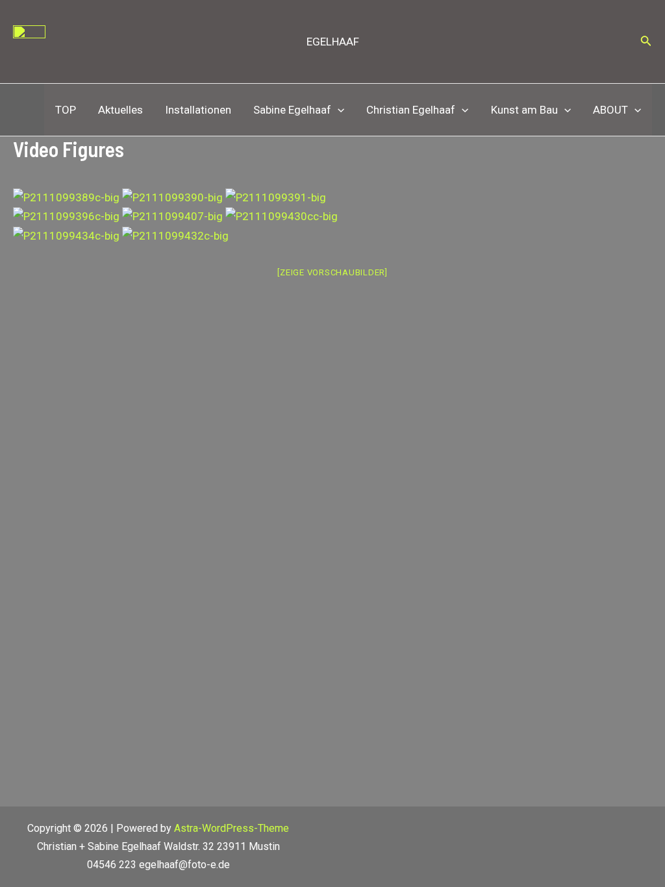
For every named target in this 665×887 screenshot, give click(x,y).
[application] (337, 110)
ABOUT (610, 109)
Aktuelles (120, 109)
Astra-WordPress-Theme (231, 828)
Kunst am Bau (524, 109)
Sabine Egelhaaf (292, 109)
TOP (65, 109)
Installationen (198, 109)
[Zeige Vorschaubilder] (332, 272)
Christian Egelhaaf (410, 109)
